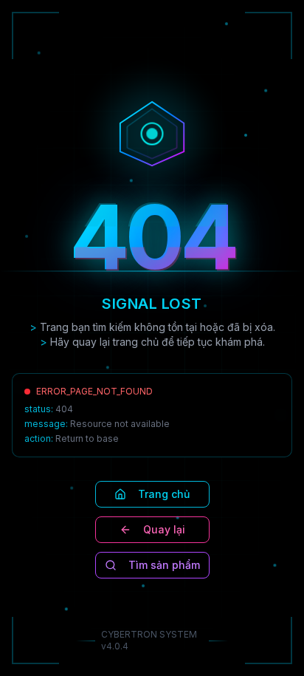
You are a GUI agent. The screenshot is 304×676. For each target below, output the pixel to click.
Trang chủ (164, 494)
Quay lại (164, 529)
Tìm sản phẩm (164, 565)
